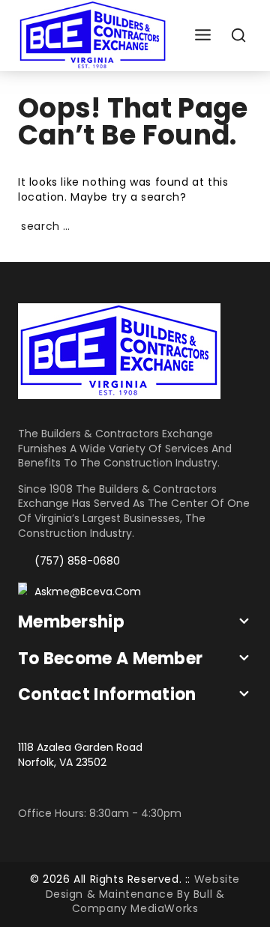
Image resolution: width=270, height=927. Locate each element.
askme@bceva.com (87, 591)
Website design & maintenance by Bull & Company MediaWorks (143, 894)
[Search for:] (135, 226)
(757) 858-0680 (77, 560)
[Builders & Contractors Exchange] (93, 35)
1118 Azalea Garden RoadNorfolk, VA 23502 (80, 755)
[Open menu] (202, 35)
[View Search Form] (239, 35)
